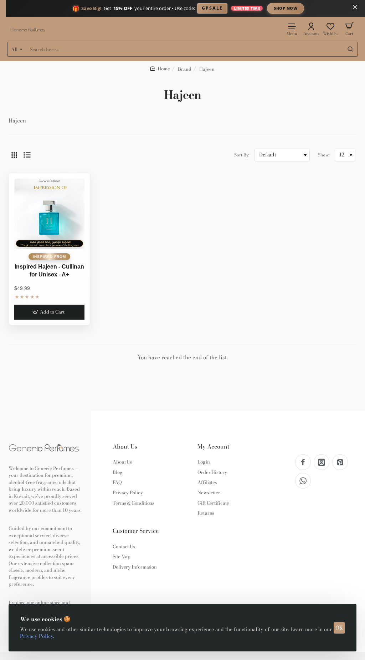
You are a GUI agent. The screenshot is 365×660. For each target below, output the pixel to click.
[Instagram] (321, 462)
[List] (27, 155)
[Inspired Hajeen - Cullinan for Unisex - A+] (49, 214)
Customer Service (136, 531)
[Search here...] (350, 49)
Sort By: (241, 154)
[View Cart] (349, 28)
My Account (213, 446)
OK (339, 628)
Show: (323, 154)
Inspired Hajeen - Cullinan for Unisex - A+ (49, 271)
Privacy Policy (36, 636)
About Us (125, 446)
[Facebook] (303, 462)
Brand (184, 68)
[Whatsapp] (303, 481)
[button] (49, 312)
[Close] (355, 7)
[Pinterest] (340, 462)
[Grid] (14, 155)
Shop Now (285, 8)
